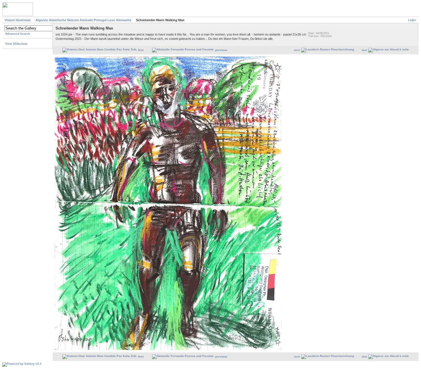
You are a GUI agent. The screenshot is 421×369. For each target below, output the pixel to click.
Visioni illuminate (18, 20)
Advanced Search (17, 33)
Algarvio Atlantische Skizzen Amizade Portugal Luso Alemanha (83, 20)
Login (412, 19)
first (140, 50)
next (297, 50)
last (364, 50)
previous (221, 50)
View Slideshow (16, 43)
